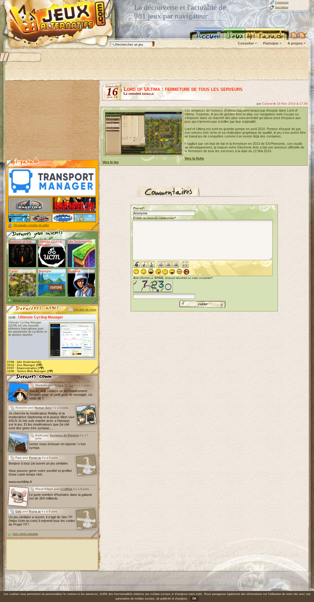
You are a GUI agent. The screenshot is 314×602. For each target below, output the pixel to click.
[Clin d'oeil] (143, 271)
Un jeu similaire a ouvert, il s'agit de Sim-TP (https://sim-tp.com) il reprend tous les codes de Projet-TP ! (42, 520)
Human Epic (43, 407)
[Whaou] (151, 271)
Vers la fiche (194, 158)
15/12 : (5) (24, 365)
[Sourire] (136, 271)
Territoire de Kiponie (64, 435)
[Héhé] (158, 271)
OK (194, 598)
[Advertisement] (156, 64)
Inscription (281, 7)
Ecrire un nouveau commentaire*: (155, 218)
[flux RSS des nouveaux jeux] (295, 34)
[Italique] (144, 264)
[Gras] (136, 264)
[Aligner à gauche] (161, 264)
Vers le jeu (110, 162)
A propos (295, 43)
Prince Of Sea (64, 385)
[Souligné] (151, 264)
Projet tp (35, 457)
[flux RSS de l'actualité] (303, 34)
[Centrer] (168, 264)
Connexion (282, 2)
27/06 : (24, 362)
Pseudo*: (139, 208)
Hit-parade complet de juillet (31, 225)
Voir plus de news (85, 309)
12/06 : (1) (30, 371)
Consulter (246, 43)
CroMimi (66, 489)
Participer (270, 43)
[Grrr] (186, 272)
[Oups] (172, 272)
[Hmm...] (165, 272)
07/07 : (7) (25, 368)
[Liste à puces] (185, 264)
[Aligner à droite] (175, 264)
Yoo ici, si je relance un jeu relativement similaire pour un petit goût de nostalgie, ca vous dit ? (60, 394)
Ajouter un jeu (21, 300)
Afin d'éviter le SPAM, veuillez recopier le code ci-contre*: (173, 278)
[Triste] (179, 271)
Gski (18, 511)
